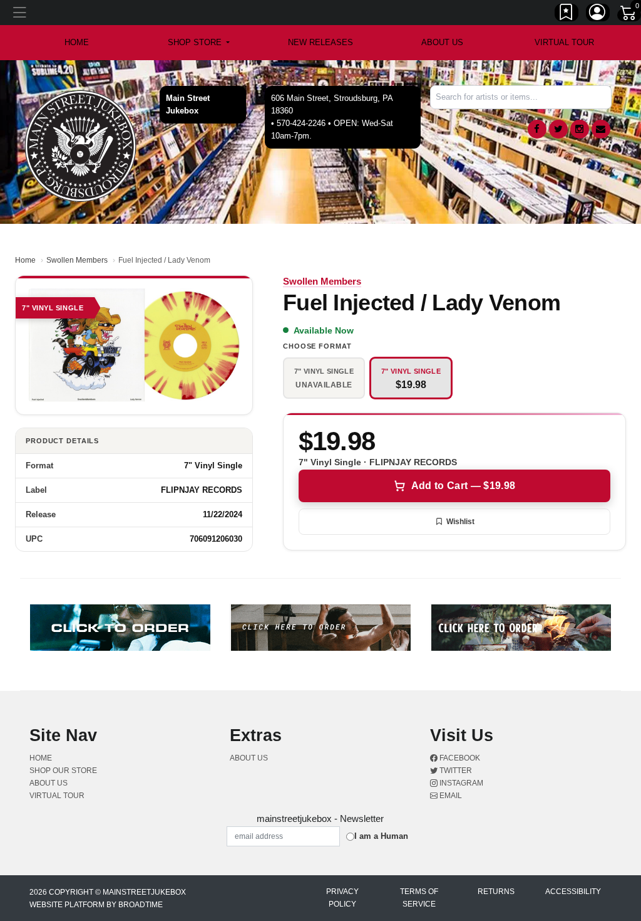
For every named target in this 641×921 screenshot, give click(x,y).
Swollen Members (77, 260)
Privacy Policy (342, 897)
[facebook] (537, 129)
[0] (629, 15)
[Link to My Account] (598, 14)
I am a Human (381, 836)
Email (450, 795)
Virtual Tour (564, 42)
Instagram (460, 783)
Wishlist (460, 521)
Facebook (459, 758)
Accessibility (573, 891)
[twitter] (558, 129)
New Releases (320, 42)
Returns (496, 891)
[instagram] (579, 129)
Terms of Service (419, 897)
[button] (199, 42)
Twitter (455, 770)
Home (25, 260)
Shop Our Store (63, 770)
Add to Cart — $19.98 (463, 485)
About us (442, 42)
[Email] (601, 129)
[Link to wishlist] (566, 14)
